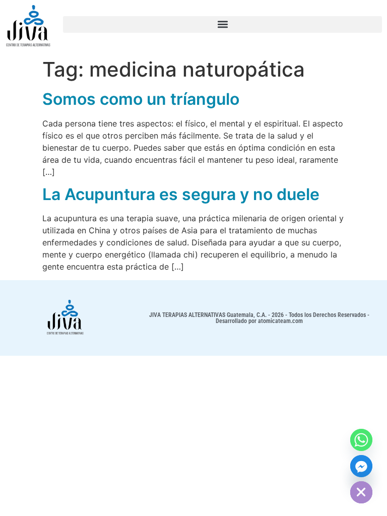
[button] (222, 24)
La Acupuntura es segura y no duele (180, 194)
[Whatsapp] (361, 440)
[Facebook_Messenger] (361, 466)
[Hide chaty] (361, 492)
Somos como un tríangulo (140, 99)
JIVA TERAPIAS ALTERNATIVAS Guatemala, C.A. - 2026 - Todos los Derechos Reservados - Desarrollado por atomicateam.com (259, 318)
